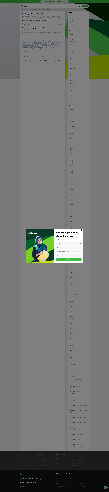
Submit (68, 259)
